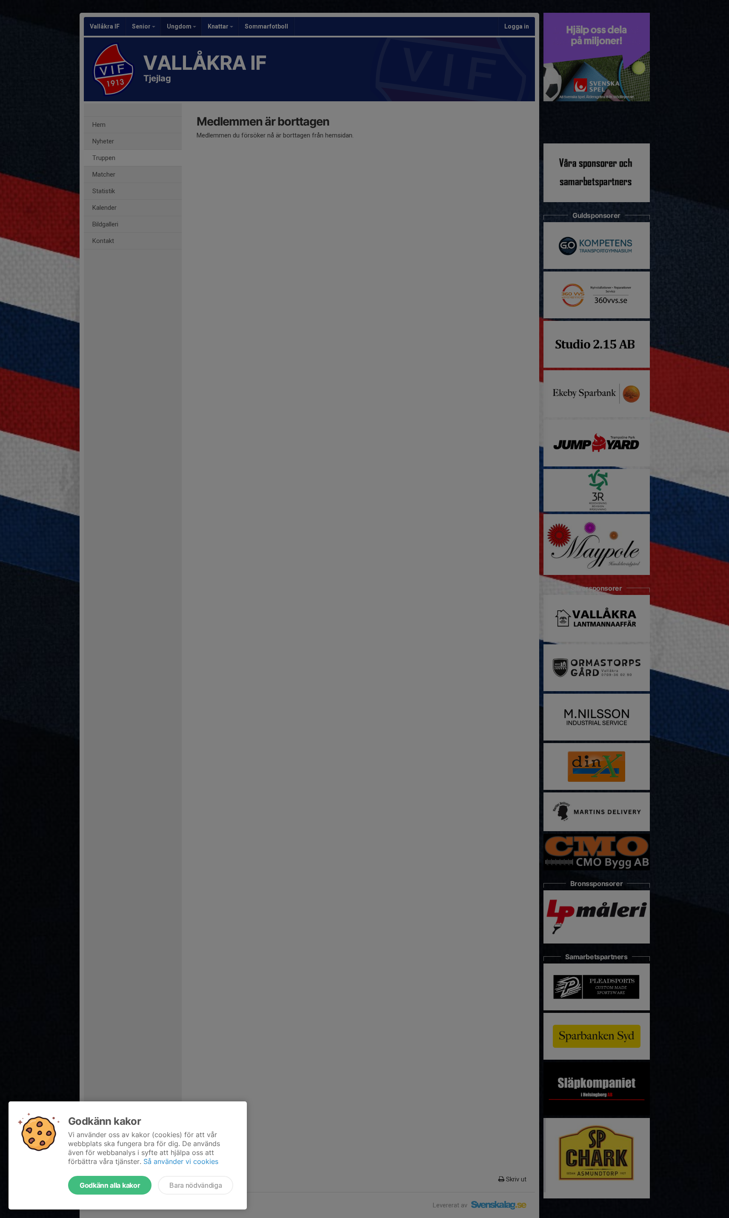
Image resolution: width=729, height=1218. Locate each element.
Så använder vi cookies (180, 1161)
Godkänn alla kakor (110, 1185)
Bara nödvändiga (195, 1185)
